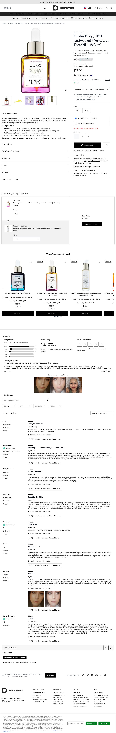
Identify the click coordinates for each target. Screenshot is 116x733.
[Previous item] (3, 288)
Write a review (78, 66)
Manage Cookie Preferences (11, 698)
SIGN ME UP (50, 675)
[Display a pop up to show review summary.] (25, 300)
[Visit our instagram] (92, 675)
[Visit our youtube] (96, 675)
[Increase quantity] (88, 136)
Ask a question (89, 66)
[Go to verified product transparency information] (83, 59)
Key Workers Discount (81, 701)
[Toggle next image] (67, 60)
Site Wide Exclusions (101, 695)
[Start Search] (45, 8)
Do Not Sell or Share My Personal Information (13, 700)
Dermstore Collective (81, 699)
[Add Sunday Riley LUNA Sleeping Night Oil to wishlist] (31, 262)
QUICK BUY (17, 313)
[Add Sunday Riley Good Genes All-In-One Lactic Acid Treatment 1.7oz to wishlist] (99, 262)
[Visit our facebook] (83, 675)
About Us (76, 693)
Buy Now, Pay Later (79, 706)
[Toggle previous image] (3, 60)
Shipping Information (40, 699)
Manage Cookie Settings (75, 723)
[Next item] (112, 288)
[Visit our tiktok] (101, 675)
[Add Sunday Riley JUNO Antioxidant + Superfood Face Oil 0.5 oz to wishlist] (65, 262)
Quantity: (77, 132)
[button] (92, 59)
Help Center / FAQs (39, 693)
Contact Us (37, 695)
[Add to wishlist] (106, 145)
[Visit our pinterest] (105, 675)
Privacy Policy (98, 693)
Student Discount (80, 704)
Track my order (38, 701)
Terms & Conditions (101, 697)
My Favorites (57, 699)
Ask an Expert (78, 695)
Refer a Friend (58, 701)
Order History (58, 704)
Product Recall (99, 704)
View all (107, 80)
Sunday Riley (19, 23)
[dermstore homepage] (63, 8)
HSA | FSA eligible (82, 75)
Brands (10, 23)
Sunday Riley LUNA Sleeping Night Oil (17, 293)
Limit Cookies (91, 723)
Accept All (104, 723)
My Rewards (57, 697)
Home (4, 23)
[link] (98, 8)
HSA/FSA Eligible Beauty (81, 697)
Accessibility (98, 706)
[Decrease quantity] (76, 136)
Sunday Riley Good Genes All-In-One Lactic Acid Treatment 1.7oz (86, 294)
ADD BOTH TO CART (92, 224)
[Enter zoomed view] (65, 90)
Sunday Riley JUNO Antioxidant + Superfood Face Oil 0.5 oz (52, 294)
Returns (36, 697)
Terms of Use (6, 731)
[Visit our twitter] (87, 675)
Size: (75, 106)
